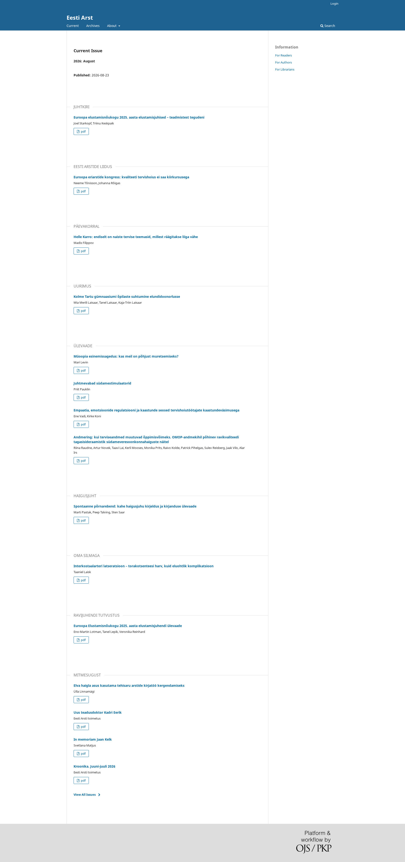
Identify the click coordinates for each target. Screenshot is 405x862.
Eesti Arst (80, 17)
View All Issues (85, 794)
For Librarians (284, 69)
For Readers (283, 55)
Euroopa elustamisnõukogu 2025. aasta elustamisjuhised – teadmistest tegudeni (139, 117)
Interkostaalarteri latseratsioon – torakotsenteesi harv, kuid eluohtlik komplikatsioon (144, 566)
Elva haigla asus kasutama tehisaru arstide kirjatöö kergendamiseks (129, 685)
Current (73, 25)
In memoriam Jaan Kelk (93, 739)
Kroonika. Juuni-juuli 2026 (94, 766)
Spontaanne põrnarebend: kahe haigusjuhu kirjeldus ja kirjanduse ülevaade (135, 506)
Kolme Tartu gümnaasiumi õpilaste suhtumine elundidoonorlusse (127, 296)
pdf (83, 131)
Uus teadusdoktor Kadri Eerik (98, 712)
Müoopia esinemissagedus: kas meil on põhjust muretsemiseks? (126, 356)
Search (329, 25)
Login (334, 3)
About (112, 25)
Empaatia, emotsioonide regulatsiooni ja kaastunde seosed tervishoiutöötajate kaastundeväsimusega (156, 410)
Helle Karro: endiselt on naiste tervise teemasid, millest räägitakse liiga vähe (136, 237)
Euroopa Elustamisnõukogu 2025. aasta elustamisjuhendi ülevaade (128, 625)
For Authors (283, 62)
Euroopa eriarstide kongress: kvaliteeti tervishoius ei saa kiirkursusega (131, 177)
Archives (93, 25)
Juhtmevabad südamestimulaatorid (102, 383)
